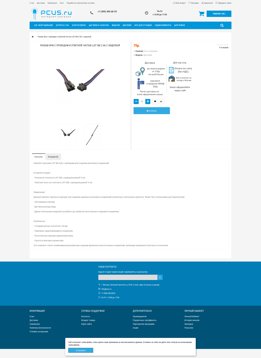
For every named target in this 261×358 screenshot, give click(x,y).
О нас (32, 3)
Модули (116, 25)
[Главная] (32, 37)
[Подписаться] (160, 277)
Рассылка (188, 328)
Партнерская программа (144, 324)
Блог (62, 3)
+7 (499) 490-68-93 (107, 11)
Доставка (41, 3)
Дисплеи (127, 25)
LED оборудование (43, 25)
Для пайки (179, 25)
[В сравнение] (161, 101)
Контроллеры (79, 25)
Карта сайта (86, 324)
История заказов (191, 320)
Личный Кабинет (191, 316)
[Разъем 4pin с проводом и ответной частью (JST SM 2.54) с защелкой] (68, 135)
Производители (140, 316)
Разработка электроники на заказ (81, 3)
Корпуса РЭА (62, 25)
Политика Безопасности (40, 328)
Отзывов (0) (53, 157)
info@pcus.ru (106, 289)
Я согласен (80, 350)
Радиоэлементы (163, 25)
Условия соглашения (39, 331)
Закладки (188, 324)
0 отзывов (223, 47)
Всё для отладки (143, 25)
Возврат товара (88, 320)
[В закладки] (155, 101)
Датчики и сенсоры (99, 25)
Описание (38, 157)
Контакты (85, 316)
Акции (135, 328)
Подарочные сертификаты (144, 320)
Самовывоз (52, 3)
